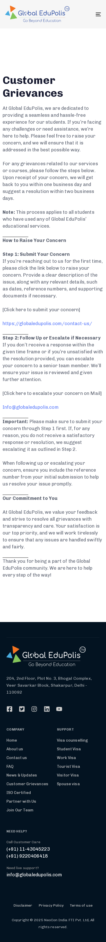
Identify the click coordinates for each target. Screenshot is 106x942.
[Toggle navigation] (85, 14)
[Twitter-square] (22, 709)
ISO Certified (18, 792)
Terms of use (81, 905)
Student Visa (69, 749)
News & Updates (21, 775)
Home (11, 740)
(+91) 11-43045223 (28, 849)
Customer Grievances (27, 784)
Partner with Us (21, 801)
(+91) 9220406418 (27, 856)
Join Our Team (19, 810)
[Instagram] (34, 709)
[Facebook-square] (9, 709)
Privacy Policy (51, 905)
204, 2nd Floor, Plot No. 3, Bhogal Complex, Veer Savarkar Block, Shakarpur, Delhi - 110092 (49, 685)
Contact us (16, 757)
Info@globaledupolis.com (31, 407)
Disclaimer (22, 905)
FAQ (9, 766)
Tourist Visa (68, 766)
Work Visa (66, 757)
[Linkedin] (47, 709)
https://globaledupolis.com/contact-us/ (47, 323)
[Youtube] (59, 709)
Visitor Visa (68, 775)
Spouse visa (68, 784)
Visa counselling (72, 740)
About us (14, 749)
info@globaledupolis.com (34, 875)
